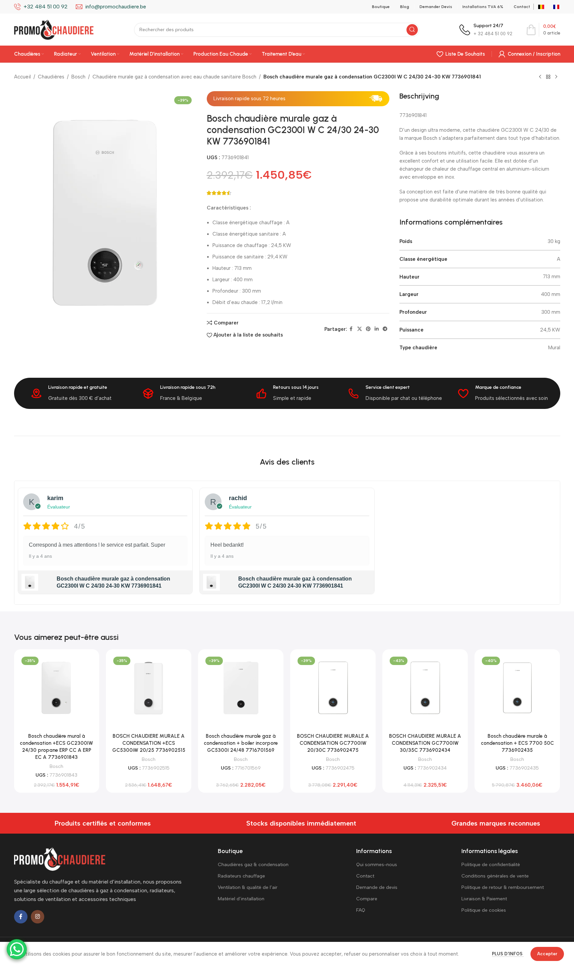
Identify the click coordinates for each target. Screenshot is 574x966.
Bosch (78, 77)
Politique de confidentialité (490, 864)
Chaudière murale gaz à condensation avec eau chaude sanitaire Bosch (174, 77)
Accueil (22, 77)
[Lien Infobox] (485, 29)
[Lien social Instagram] (37, 916)
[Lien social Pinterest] (368, 329)
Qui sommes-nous (376, 864)
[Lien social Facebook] (351, 329)
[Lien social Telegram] (385, 329)
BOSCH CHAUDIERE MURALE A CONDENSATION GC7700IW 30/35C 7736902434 (425, 743)
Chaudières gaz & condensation (253, 864)
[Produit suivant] (556, 77)
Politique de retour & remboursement (502, 887)
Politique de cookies (483, 910)
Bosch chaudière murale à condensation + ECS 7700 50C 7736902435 (517, 743)
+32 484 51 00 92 (45, 6)
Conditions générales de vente (495, 876)
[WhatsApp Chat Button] (17, 949)
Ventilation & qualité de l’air (247, 887)
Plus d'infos (508, 953)
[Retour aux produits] (548, 77)
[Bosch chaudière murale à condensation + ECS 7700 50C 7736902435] (517, 687)
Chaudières (51, 77)
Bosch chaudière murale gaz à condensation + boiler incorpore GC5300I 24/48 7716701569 (241, 743)
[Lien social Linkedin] (377, 329)
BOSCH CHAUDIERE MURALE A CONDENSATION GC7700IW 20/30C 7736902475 (333, 743)
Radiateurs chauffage (241, 876)
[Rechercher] (412, 30)
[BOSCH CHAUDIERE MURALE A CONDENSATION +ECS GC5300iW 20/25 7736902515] (148, 687)
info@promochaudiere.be (115, 6)
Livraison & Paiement (484, 899)
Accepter (547, 953)
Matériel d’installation (241, 899)
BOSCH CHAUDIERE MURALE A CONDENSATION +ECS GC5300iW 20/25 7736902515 (148, 743)
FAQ (360, 910)
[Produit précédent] (540, 77)
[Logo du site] (54, 29)
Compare (366, 899)
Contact (365, 876)
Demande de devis (376, 887)
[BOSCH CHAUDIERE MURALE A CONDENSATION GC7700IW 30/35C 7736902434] (425, 687)
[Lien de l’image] (59, 859)
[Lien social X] (359, 329)
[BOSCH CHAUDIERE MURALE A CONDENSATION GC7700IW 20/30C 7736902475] (333, 687)
